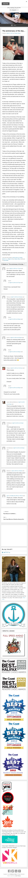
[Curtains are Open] (14, 23)
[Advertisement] (13, 535)
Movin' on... (4, 259)
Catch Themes (18, 875)
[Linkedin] (16, 871)
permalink (6, 260)
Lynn (8, 495)
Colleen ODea (17, 33)
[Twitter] (12, 871)
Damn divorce (16, 257)
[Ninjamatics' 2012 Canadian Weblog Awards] (8, 815)
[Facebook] (9, 871)
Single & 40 (10, 259)
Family (20, 257)
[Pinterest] (19, 871)
